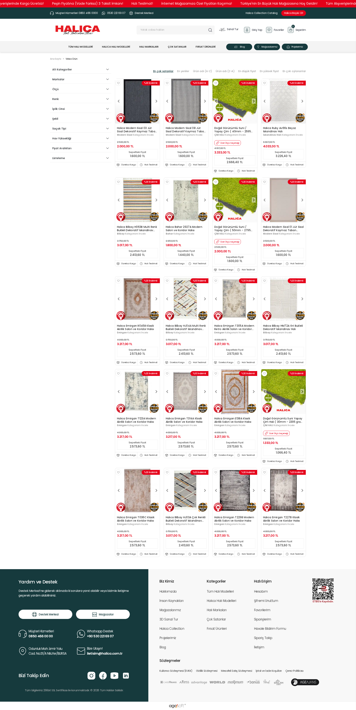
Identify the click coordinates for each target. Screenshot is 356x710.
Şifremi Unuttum (266, 601)
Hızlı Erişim (263, 581)
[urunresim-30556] (137, 200)
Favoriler (279, 30)
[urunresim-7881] (137, 490)
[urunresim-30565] (283, 298)
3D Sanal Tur (168, 619)
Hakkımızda (168, 591)
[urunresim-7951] (234, 391)
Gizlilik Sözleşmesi (206, 671)
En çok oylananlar (294, 71)
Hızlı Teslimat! (142, 3)
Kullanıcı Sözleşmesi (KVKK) (175, 671)
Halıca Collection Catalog (262, 13)
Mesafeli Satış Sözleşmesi (236, 671)
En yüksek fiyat (269, 71)
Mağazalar (106, 614)
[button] (297, 30)
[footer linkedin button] (126, 675)
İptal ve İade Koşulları (269, 671)
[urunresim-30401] (186, 200)
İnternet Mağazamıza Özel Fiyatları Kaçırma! (196, 3)
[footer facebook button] (103, 675)
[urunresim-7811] (186, 391)
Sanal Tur (232, 29)
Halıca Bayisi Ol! (293, 13)
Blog (242, 46)
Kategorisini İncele (135, 134)
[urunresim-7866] (137, 298)
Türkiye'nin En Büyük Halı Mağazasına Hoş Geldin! (278, 3)
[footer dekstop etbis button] (323, 590)
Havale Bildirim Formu (270, 628)
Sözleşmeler (169, 660)
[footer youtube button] (114, 675)
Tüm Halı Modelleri (220, 591)
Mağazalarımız (269, 46)
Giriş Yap (257, 30)
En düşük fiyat (247, 71)
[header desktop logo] (78, 30)
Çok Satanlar (216, 619)
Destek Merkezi (144, 13)
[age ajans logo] (305, 682)
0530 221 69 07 (116, 13)
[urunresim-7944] (137, 391)
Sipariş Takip (263, 638)
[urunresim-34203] (283, 391)
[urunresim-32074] (234, 101)
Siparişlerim (262, 619)
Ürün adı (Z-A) (225, 71)
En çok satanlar (163, 71)
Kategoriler (216, 581)
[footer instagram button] (91, 675)
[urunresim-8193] (234, 298)
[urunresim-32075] (234, 200)
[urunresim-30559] (186, 490)
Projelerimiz (297, 46)
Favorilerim (262, 610)
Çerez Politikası (294, 671)
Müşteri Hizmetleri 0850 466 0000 (77, 13)
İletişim (259, 647)
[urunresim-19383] (186, 101)
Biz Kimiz (166, 581)
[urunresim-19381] (137, 101)
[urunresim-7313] (283, 490)
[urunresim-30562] (186, 298)
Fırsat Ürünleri (217, 628)
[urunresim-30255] (283, 101)
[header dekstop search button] (210, 30)
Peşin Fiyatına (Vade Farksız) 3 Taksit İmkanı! (87, 3)
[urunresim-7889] (234, 490)
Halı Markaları (217, 610)
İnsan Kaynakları (171, 601)
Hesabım (261, 591)
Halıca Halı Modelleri (221, 601)
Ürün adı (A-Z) (202, 71)
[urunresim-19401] (283, 200)
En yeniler (183, 71)
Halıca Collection (171, 628)
